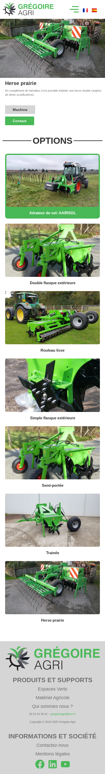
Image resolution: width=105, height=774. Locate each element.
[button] (74, 9)
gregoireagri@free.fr (63, 713)
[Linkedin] (52, 764)
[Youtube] (65, 764)
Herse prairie (52, 620)
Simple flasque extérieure (52, 418)
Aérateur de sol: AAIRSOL (52, 213)
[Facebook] (40, 764)
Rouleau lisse (52, 350)
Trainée (52, 553)
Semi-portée (52, 485)
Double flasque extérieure (52, 283)
